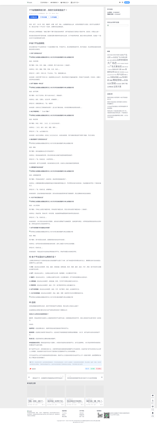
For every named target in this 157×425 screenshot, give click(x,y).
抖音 (126, 66)
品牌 (111, 60)
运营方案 (117, 86)
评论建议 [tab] (54, 17)
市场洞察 (122, 63)
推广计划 (81, 416)
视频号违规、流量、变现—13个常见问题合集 (94, 401)
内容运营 (124, 57)
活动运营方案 (110, 74)
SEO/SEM (116, 55)
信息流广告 (117, 57)
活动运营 (126, 72)
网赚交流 (65, 2)
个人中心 (64, 413)
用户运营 (120, 74)
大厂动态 (112, 63)
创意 (108, 60)
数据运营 (115, 69)
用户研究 (115, 74)
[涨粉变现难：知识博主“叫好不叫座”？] (56, 392)
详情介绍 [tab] (34, 17)
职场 (123, 80)
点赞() (99, 368)
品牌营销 (114, 60)
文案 (119, 69)
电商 (125, 74)
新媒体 (123, 69)
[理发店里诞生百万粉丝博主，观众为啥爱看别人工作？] (75, 392)
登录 (127, 2)
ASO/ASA (110, 55)
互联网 (122, 55)
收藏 (93, 368)
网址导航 (64, 416)
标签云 (63, 415)
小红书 (118, 63)
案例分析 (116, 72)
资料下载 (125, 84)
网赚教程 (54, 2)
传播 (112, 57)
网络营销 (117, 79)
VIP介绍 (81, 413)
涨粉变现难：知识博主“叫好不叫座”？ (55, 401)
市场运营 (126, 63)
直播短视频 (114, 77)
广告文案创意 (116, 66)
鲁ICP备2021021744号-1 (78, 422)
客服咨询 (81, 415)
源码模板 (44, 2)
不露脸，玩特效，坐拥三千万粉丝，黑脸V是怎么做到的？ (36, 401)
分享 (88, 368)
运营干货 (75, 2)
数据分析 (110, 69)
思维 (123, 66)
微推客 (34, 369)
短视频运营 (42, 13)
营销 (113, 83)
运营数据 (110, 87)
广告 (108, 66)
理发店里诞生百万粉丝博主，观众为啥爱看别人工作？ (75, 401)
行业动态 (118, 84)
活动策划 (122, 72)
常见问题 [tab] (44, 17)
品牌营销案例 (122, 60)
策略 (110, 80)
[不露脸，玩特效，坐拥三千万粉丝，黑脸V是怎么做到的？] (36, 392)
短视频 (120, 77)
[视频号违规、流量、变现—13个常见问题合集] (95, 392)
